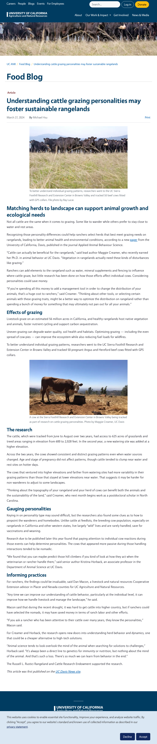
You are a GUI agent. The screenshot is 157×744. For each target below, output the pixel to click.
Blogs (31, 3)
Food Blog (24, 64)
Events (41, 3)
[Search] (118, 4)
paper (133, 240)
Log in (127, 4)
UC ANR (11, 64)
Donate (142, 4)
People (22, 3)
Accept (143, 736)
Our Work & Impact (97, 15)
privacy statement (17, 727)
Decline (127, 736)
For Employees (55, 3)
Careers (11, 3)
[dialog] (78, 727)
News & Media (140, 15)
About (78, 15)
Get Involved (121, 15)
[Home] (27, 15)
